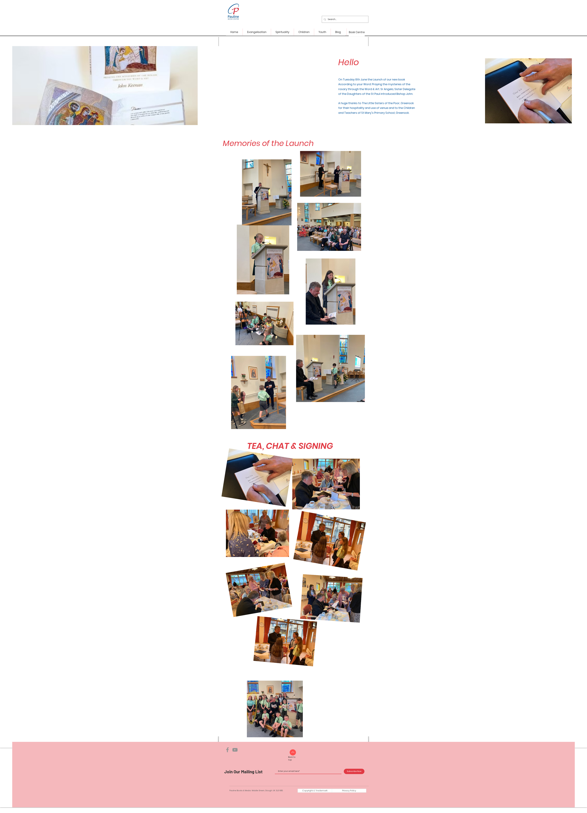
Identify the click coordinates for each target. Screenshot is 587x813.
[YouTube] (235, 750)
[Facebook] (227, 750)
